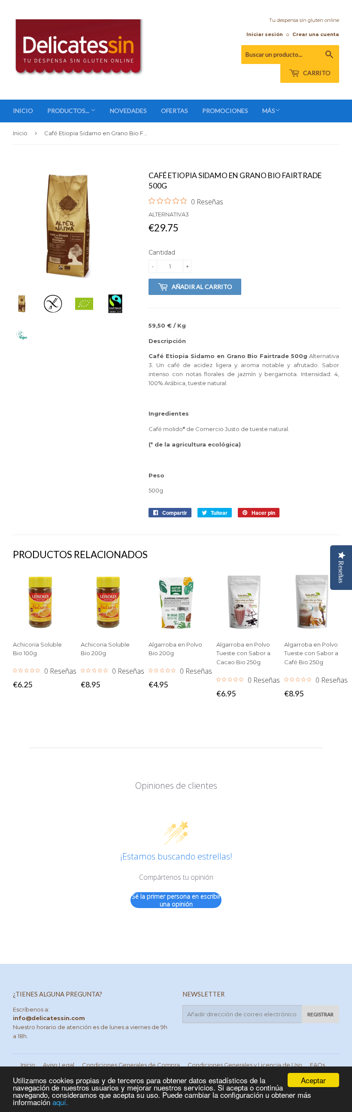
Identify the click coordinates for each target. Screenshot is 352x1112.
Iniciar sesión (264, 34)
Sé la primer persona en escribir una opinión (176, 900)
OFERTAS (174, 110)
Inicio (20, 133)
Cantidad (162, 252)
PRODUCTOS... (69, 110)
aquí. (60, 1102)
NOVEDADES (128, 110)
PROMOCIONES (225, 110)
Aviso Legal (58, 1064)
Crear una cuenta (315, 34)
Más (268, 110)
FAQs (317, 1064)
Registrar (320, 1014)
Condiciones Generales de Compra (131, 1064)
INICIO (23, 110)
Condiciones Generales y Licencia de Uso (245, 1064)
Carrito (316, 72)
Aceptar (313, 1080)
